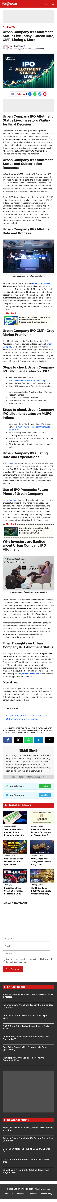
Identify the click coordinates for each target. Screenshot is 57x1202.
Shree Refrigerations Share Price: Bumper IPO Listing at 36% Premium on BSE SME (34, 530)
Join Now (45, 786)
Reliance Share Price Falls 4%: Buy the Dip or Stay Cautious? (41, 832)
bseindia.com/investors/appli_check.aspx (28, 380)
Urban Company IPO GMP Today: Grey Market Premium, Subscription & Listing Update (34, 319)
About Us (9, 1193)
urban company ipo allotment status (26, 733)
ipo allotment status (14, 728)
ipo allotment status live (36, 728)
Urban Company (10, 500)
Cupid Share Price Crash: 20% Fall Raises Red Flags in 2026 (15, 891)
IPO (13, 463)
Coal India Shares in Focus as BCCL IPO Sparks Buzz (13, 862)
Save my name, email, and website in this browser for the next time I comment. (30, 960)
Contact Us (21, 1193)
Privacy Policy (46, 1193)
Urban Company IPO (41, 283)
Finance (10, 27)
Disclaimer (33, 1193)
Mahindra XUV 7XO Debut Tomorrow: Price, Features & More (24, 1059)
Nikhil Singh (18, 46)
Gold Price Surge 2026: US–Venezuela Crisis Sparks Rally (41, 891)
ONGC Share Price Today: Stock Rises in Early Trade (41, 862)
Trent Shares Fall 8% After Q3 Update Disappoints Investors (14, 832)
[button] (45, 4)
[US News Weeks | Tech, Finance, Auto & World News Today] (9, 4)
